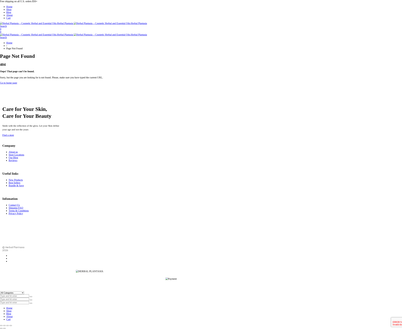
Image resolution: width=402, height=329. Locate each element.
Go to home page (8, 83)
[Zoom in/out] (1, 325)
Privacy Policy (16, 213)
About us (13, 152)
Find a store (8, 135)
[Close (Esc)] (10, 325)
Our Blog (13, 157)
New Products (16, 180)
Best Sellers (14, 182)
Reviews (13, 160)
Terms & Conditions (19, 210)
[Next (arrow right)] (4, 328)
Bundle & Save (16, 185)
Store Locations (16, 154)
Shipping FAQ (16, 208)
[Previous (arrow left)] (1, 328)
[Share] (7, 325)
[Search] (31, 299)
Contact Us (14, 205)
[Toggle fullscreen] (4, 325)
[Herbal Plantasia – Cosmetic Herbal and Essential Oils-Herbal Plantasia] (73, 23)
